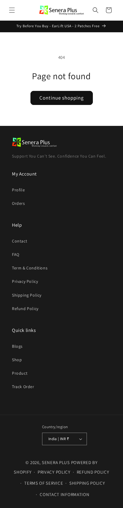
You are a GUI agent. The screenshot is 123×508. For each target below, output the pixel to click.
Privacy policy (54, 472)
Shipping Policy (26, 295)
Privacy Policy (25, 281)
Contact (19, 241)
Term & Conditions (29, 268)
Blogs (17, 346)
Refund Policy (25, 308)
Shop (17, 359)
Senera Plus (56, 462)
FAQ (15, 254)
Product (19, 373)
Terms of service (43, 483)
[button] (12, 10)
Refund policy (93, 472)
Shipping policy (87, 483)
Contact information (64, 494)
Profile (18, 190)
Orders (18, 203)
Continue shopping (61, 97)
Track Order (23, 386)
